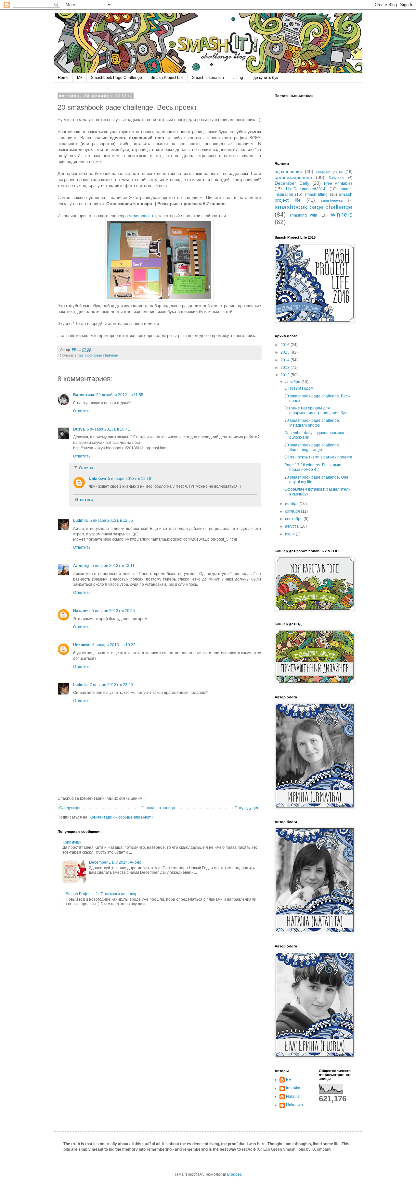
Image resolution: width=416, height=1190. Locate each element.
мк (341, 171)
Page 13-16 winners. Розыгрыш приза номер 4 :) (312, 467)
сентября (294, 519)
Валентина (83, 395)
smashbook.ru (142, 215)
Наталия (81, 610)
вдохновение (288, 171)
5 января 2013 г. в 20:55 (113, 610)
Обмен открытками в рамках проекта (318, 457)
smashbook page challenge (96, 355)
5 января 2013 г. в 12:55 (111, 520)
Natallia (293, 1096)
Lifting (237, 77)
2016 (285, 345)
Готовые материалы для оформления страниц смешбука (316, 410)
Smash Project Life (167, 77)
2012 (285, 375)
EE (288, 1079)
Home (63, 77)
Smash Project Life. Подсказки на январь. (103, 894)
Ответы (86, 468)
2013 (285, 367)
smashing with (303, 215)
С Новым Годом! (299, 388)
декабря (293, 382)
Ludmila (80, 520)
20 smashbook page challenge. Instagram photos (312, 422)
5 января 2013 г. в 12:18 (129, 478)
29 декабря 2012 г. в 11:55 (119, 395)
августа (292, 526)
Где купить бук (265, 77)
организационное (293, 177)
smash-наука (332, 200)
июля (290, 534)
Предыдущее (247, 808)
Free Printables (338, 183)
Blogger (234, 1174)
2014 (285, 360)
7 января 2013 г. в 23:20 (111, 685)
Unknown (97, 478)
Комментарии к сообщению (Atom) (121, 817)
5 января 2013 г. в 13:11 (113, 565)
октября (293, 511)
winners (342, 214)
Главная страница (158, 808)
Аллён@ (81, 565)
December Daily (292, 183)
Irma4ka (293, 1088)
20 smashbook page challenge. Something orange (312, 447)
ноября (292, 503)
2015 (285, 352)
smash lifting (316, 194)
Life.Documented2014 (305, 189)
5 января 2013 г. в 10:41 (108, 429)
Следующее (70, 808)
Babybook (336, 178)
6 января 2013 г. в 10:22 (114, 645)
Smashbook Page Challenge (116, 77)
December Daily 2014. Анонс (115, 862)
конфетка (323, 172)
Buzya (79, 429)
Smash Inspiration (208, 77)
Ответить (81, 411)
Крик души (72, 842)
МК (80, 77)
